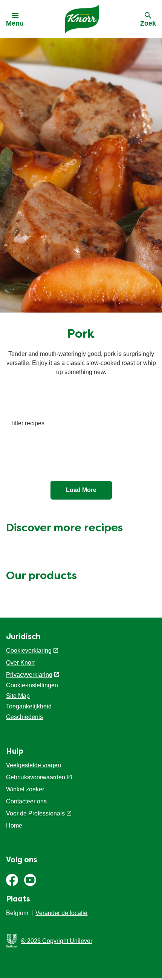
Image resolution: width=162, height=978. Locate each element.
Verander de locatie (61, 913)
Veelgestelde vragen (33, 765)
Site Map (18, 696)
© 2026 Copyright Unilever (56, 941)
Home (14, 825)
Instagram (30, 880)
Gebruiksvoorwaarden (35, 777)
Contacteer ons (26, 801)
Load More (81, 490)
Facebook (12, 880)
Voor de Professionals (35, 813)
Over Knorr (20, 662)
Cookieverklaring (29, 650)
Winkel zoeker (25, 789)
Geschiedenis (24, 717)
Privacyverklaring (29, 674)
